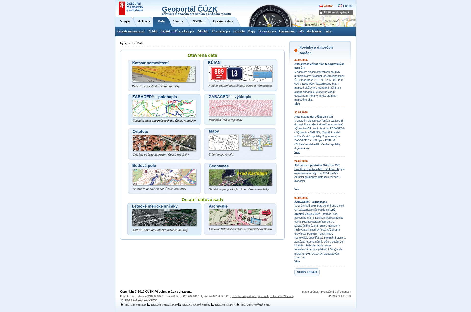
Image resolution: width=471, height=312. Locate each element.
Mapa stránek (310, 291)
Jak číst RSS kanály (282, 296)
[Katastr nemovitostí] (164, 75)
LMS (301, 31)
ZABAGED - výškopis (213, 31)
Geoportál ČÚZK (196, 10)
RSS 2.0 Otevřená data (255, 304)
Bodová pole (267, 31)
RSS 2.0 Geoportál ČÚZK (141, 300)
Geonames (287, 31)
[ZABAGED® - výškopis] (240, 109)
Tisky (328, 31)
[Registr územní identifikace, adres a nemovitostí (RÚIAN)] (240, 75)
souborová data (314, 177)
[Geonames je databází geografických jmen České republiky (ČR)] (240, 178)
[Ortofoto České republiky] (164, 144)
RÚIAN (152, 31)
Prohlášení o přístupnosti (336, 291)
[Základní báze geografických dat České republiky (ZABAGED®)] (164, 109)
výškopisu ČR (302, 128)
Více (297, 103)
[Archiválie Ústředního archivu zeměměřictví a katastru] (240, 219)
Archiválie (314, 31)
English (348, 6)
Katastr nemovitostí (131, 31)
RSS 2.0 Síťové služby (196, 304)
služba (298, 91)
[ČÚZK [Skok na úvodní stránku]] (131, 8)
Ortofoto (239, 31)
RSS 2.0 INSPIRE (225, 304)
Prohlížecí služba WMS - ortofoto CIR (316, 169)
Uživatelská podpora (244, 296)
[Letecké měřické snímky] (164, 219)
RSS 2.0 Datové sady (164, 304)
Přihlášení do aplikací (336, 12)
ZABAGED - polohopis (177, 31)
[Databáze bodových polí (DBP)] (164, 178)
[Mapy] (240, 144)
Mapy (252, 31)
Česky (328, 6)
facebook (263, 296)
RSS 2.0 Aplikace (135, 304)
